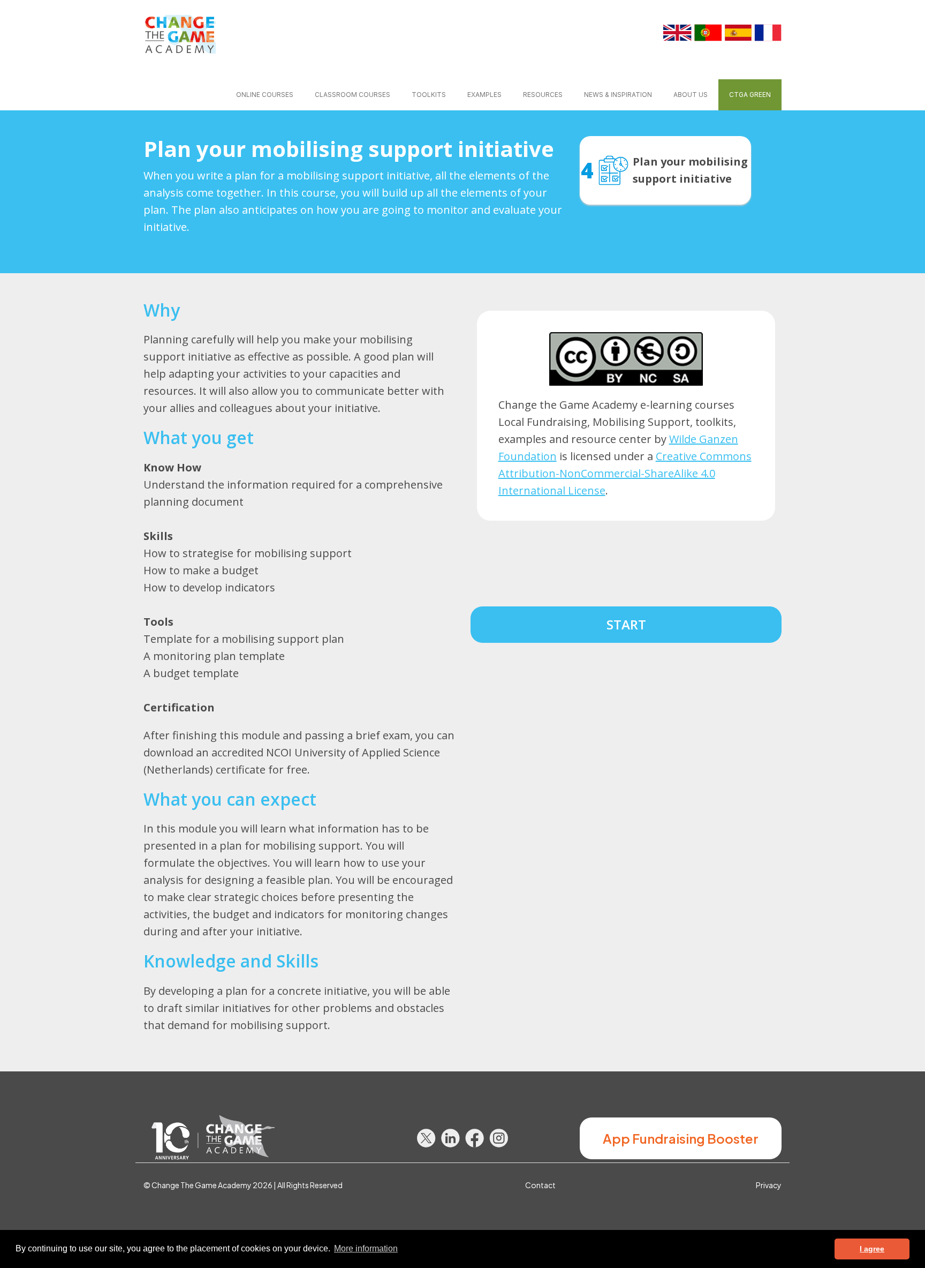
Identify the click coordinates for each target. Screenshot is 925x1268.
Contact (540, 1185)
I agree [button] (872, 1248)
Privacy (769, 1185)
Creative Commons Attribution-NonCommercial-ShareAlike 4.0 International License (625, 473)
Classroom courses (352, 95)
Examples (484, 95)
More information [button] (366, 1248)
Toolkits (429, 95)
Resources (543, 95)
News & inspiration (618, 95)
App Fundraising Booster (681, 1138)
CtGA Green (750, 95)
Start (626, 624)
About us (690, 95)
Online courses (264, 95)
